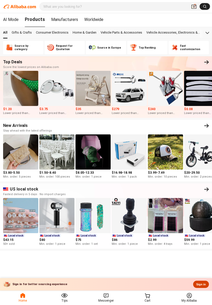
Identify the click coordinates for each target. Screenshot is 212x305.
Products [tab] (35, 19)
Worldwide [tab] (93, 19)
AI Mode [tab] (11, 19)
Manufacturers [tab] (64, 19)
